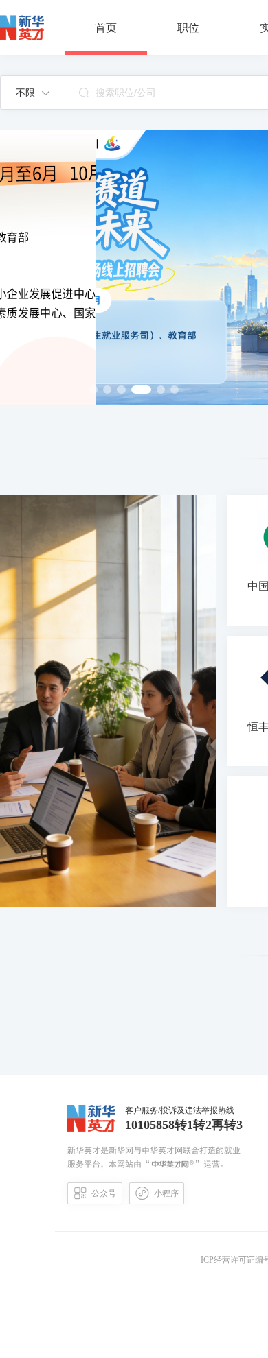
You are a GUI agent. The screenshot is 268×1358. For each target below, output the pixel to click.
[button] (32, 92)
